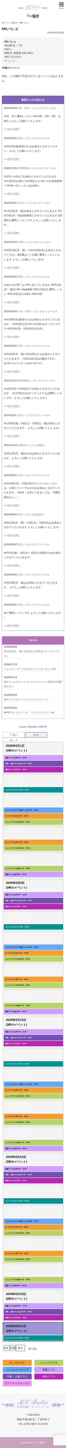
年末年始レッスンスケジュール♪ (36, 380)
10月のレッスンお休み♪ (31, 445)
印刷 (32, 1349)
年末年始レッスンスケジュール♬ (37, 168)
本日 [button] (36, 734)
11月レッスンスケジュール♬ (34, 202)
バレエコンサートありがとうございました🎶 (30, 668)
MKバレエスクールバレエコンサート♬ (26, 699)
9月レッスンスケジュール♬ (34, 475)
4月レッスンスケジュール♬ (34, 574)
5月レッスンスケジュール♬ (34, 544)
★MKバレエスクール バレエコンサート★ (29, 712)
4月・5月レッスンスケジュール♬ (37, 108)
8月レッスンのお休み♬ (31, 514)
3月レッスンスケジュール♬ (34, 138)
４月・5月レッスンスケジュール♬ (38, 311)
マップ (11, 61)
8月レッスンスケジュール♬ (34, 276)
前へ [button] (15, 734)
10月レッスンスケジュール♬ (35, 242)
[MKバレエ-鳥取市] (33, 4)
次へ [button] (12, 740)
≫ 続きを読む (12, 129)
